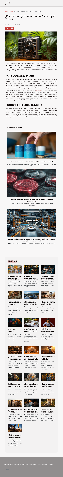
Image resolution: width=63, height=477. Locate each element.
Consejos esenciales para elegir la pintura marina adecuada (32, 162)
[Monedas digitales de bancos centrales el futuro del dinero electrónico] (31, 183)
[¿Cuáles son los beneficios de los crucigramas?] (31, 322)
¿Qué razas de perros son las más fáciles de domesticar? (47, 413)
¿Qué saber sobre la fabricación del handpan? (15, 359)
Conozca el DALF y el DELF (48, 357)
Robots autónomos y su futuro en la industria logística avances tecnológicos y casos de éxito (31, 240)
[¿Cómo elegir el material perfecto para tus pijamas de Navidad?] (15, 295)
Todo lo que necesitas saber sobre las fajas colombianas (47, 332)
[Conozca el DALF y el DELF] (48, 349)
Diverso (12, 12)
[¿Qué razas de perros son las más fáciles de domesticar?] (48, 402)
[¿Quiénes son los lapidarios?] (15, 402)
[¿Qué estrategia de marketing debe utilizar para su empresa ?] (31, 377)
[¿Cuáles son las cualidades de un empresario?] (48, 377)
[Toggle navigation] (7, 3)
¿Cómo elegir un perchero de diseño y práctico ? (48, 305)
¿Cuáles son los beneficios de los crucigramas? (31, 331)
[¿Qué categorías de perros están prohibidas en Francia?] (15, 428)
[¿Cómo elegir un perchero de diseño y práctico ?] (48, 295)
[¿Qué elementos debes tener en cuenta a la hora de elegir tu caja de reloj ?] (48, 269)
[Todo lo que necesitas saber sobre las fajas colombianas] (48, 322)
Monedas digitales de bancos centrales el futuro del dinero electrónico (31, 200)
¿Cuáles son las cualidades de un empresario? (47, 386)
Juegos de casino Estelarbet (12, 331)
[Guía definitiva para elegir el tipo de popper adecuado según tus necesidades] (15, 269)
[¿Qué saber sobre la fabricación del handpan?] (15, 349)
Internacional (42, 464)
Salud (51, 464)
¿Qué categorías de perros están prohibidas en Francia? (14, 438)
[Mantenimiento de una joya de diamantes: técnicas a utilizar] (31, 402)
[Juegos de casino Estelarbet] (15, 322)
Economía (32, 464)
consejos (38, 91)
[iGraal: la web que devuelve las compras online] (31, 349)
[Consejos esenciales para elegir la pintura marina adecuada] (31, 145)
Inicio (6, 12)
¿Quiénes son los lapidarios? (15, 410)
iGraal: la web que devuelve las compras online (31, 359)
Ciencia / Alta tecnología (12, 464)
